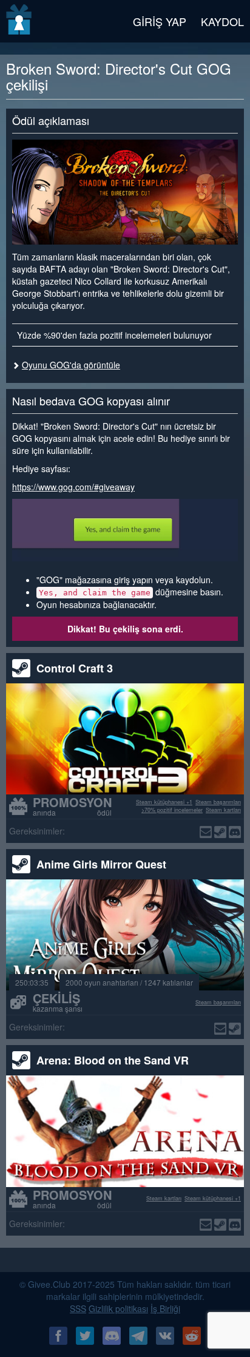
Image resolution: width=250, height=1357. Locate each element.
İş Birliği (165, 1308)
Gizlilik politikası (118, 1308)
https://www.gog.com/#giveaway (73, 487)
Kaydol (222, 21)
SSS (78, 1308)
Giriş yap (159, 21)
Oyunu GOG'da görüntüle (71, 365)
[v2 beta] (19, 21)
